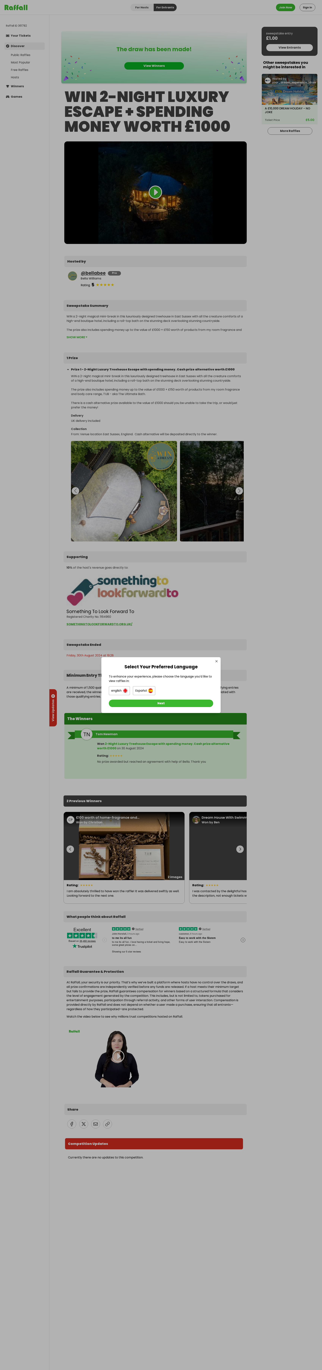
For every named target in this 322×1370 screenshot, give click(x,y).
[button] (119, 690)
